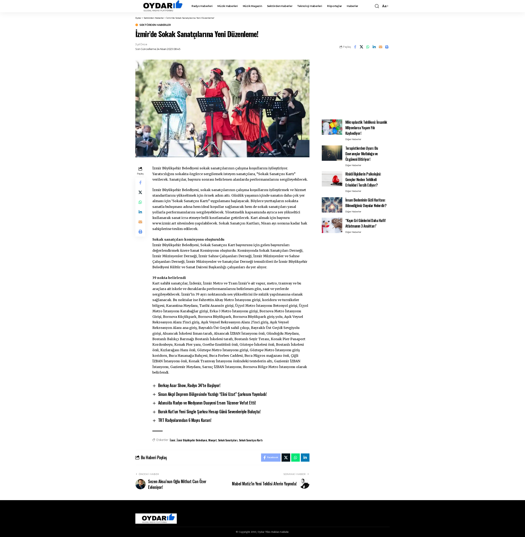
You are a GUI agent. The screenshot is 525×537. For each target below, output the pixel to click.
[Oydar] (160, 6)
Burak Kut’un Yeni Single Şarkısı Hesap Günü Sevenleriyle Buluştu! (209, 411)
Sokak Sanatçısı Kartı (251, 440)
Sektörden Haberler (155, 25)
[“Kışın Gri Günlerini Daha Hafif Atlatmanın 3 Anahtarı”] (332, 225)
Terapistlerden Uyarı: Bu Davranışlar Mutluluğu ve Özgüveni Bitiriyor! (361, 153)
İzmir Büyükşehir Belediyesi (192, 440)
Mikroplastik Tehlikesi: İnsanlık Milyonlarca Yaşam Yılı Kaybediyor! (366, 127)
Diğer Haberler (353, 139)
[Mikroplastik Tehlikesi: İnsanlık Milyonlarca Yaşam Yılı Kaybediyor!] (332, 127)
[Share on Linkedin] (374, 47)
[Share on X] (361, 47)
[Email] (380, 47)
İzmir (173, 440)
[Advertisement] (355, 85)
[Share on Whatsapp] (368, 47)
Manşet (212, 440)
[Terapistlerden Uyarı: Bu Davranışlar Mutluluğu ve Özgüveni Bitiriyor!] (332, 153)
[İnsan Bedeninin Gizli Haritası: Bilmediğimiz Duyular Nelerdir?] (332, 205)
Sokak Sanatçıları (228, 440)
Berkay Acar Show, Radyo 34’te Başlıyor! (189, 385)
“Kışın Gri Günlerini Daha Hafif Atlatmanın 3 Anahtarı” (365, 223)
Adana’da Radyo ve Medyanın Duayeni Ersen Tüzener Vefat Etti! (207, 403)
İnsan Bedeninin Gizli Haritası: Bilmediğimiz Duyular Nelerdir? (366, 202)
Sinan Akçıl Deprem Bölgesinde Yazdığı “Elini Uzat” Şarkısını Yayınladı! (212, 394)
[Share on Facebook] (355, 47)
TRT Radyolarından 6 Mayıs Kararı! (184, 420)
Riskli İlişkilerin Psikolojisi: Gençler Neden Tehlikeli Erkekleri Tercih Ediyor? (363, 179)
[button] (377, 6)
